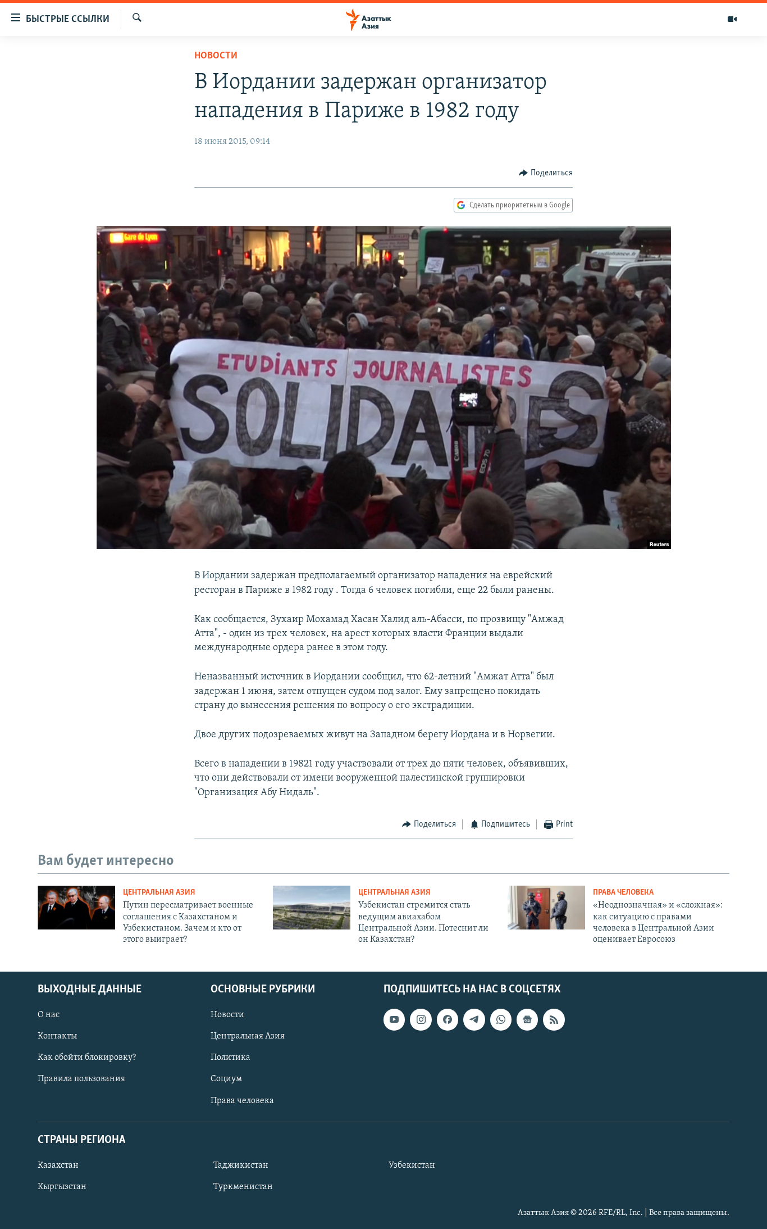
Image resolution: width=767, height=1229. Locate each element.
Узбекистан (412, 1165)
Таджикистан (240, 1165)
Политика (230, 1057)
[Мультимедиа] (732, 19)
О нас (49, 1014)
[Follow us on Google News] (527, 1019)
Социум (226, 1078)
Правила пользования (81, 1078)
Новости (216, 56)
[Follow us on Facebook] (447, 1019)
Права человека (623, 892)
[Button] (546, 173)
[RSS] (553, 1019)
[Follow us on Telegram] (474, 1019)
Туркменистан (243, 1186)
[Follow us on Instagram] (420, 1019)
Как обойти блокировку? (87, 1057)
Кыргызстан (62, 1186)
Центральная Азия (159, 892)
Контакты (57, 1036)
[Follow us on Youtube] (394, 1019)
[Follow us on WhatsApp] (501, 1019)
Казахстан (58, 1165)
